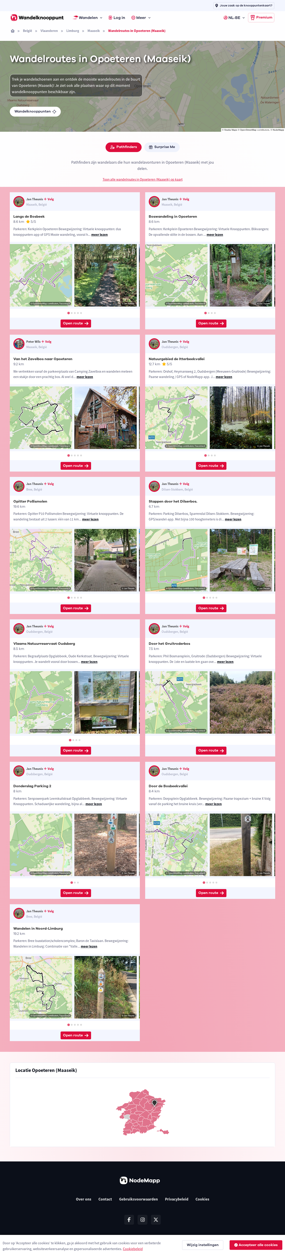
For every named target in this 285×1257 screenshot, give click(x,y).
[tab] (68, 313)
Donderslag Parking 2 (32, 786)
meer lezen (99, 234)
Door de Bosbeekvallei (168, 786)
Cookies (202, 1199)
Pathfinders (126, 146)
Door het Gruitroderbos (169, 643)
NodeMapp (278, 130)
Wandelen (88, 17)
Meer (141, 17)
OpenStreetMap (248, 130)
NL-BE (234, 17)
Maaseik (94, 31)
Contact (105, 1199)
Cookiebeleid (133, 1249)
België (27, 31)
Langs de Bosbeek (29, 216)
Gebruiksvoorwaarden (138, 1199)
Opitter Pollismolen (30, 501)
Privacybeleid (176, 1199)
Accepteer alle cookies (258, 1244)
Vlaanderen (49, 31)
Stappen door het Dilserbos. (173, 501)
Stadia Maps (230, 130)
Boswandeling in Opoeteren (173, 216)
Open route (73, 323)
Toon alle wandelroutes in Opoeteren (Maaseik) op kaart (143, 179)
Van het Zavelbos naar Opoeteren (42, 359)
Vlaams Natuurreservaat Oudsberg (44, 643)
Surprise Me (164, 146)
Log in (119, 17)
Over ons (83, 1199)
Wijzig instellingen (203, 1244)
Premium (264, 17)
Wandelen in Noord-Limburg (38, 928)
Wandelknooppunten (32, 111)
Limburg (72, 31)
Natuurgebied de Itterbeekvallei (177, 359)
